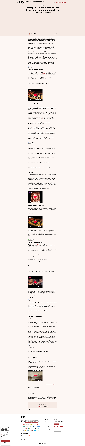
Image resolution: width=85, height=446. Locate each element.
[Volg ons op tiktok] (27, 439)
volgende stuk (31, 231)
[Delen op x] (41, 404)
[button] (5, 444)
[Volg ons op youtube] (17, 3)
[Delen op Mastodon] (45, 404)
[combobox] (8, 427)
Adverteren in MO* (47, 429)
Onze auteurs (47, 426)
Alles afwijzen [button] (5, 442)
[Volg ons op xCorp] (24, 439)
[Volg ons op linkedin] (17, 2)
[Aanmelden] (54, 2)
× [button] (9, 427)
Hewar (50, 207)
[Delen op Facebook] (39, 404)
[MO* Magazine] (21, 2)
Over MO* (46, 421)
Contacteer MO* (47, 424)
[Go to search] (53, 2)
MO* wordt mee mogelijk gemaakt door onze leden (31, 422)
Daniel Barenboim (41, 269)
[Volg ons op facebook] (21, 439)
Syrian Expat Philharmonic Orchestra (34, 46)
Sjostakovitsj (38, 244)
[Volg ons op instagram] (23, 439)
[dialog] (6, 436)
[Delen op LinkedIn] (43, 404)
